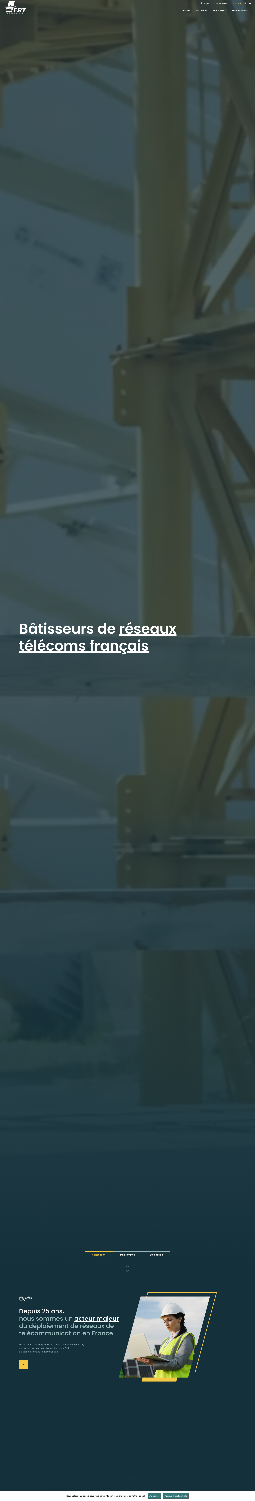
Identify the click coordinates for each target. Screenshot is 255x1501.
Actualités (201, 11)
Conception (98, 1255)
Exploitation (156, 1255)
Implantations (240, 11)
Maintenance (127, 1255)
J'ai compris (154, 1496)
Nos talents (219, 11)
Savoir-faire (221, 4)
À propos (205, 4)
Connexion (238, 4)
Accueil (186, 11)
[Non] (251, 1496)
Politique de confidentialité (176, 1496)
